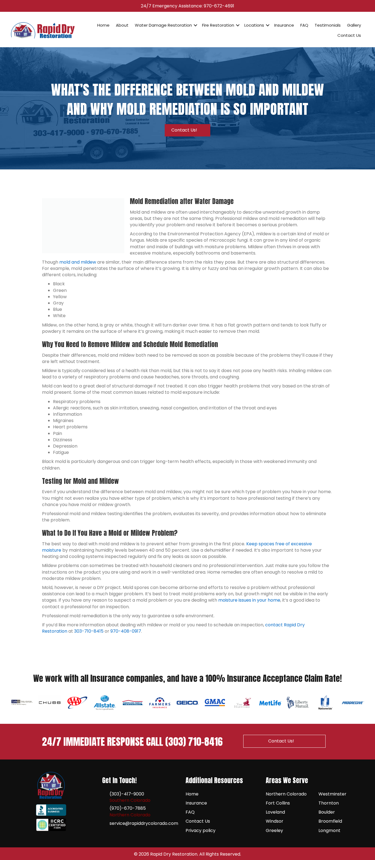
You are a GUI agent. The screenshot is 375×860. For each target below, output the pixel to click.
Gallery (354, 25)
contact (274, 625)
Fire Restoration (218, 25)
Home (103, 25)
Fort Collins (278, 803)
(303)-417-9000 (127, 794)
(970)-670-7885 (128, 808)
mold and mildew (77, 262)
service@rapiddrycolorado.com (144, 823)
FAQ (304, 25)
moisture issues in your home (249, 600)
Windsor (274, 821)
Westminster (332, 794)
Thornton (328, 803)
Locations (254, 25)
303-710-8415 (88, 631)
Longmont (329, 830)
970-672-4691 (219, 6)
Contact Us (349, 35)
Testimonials (328, 25)
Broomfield (330, 821)
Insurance (284, 25)
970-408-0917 (125, 631)
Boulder (326, 812)
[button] (195, 25)
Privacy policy (201, 830)
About (122, 25)
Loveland (275, 812)
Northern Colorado (286, 794)
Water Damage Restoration (163, 25)
